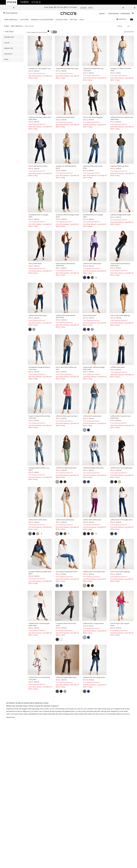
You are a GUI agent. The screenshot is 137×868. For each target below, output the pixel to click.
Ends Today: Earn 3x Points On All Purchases (57, 7)
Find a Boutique (125, 13)
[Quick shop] (96, 277)
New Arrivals (17, 26)
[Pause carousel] (134, 7)
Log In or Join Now (84, 7)
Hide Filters (9, 32)
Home (6, 26)
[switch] (54, 32)
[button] (131, 19)
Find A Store (129, 31)
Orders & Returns (113, 13)
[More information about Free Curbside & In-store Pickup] (48, 31)
